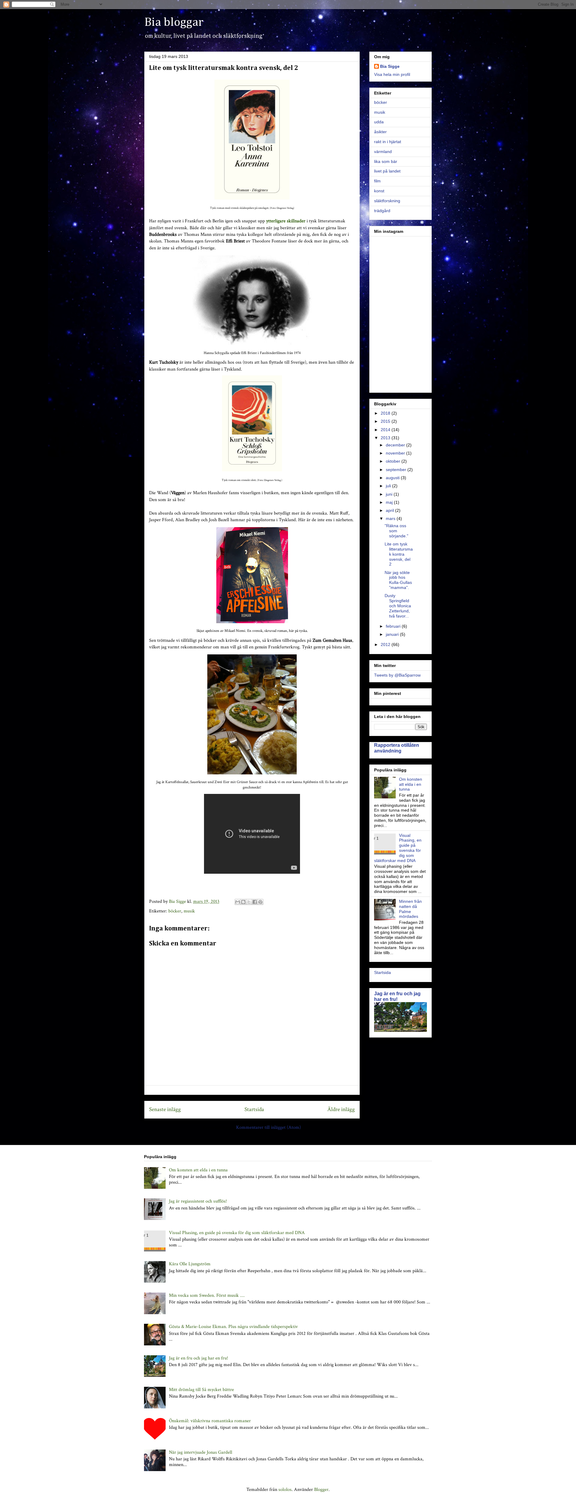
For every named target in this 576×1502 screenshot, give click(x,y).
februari (394, 626)
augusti (393, 477)
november (396, 453)
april (390, 510)
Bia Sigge (390, 66)
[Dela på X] (249, 902)
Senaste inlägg (165, 1109)
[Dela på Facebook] (255, 902)
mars (391, 518)
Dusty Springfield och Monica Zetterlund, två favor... (398, 605)
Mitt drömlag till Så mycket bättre (201, 1389)
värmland (383, 151)
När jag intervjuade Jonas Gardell (200, 1452)
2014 (386, 429)
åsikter (380, 131)
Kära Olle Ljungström (190, 1264)
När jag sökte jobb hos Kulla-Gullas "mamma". (398, 580)
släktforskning (387, 200)
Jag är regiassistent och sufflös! (198, 1201)
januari (393, 634)
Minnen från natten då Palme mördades (410, 909)
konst (379, 190)
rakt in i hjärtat (387, 141)
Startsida (254, 1109)
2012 (386, 644)
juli (389, 485)
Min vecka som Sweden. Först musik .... (207, 1295)
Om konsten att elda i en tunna (410, 784)
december (396, 445)
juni (390, 494)
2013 (386, 437)
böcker (174, 911)
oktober (393, 461)
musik (189, 911)
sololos (285, 1489)
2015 (386, 421)
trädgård (382, 210)
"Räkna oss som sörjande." (396, 530)
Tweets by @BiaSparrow (397, 675)
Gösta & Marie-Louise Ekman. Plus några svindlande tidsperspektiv (233, 1326)
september (396, 469)
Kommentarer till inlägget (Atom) (268, 1127)
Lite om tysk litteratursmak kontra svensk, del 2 (399, 554)
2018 (386, 413)
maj (390, 502)
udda (379, 121)
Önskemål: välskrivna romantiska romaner (210, 1421)
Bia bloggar (173, 23)
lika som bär (385, 161)
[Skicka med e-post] (238, 902)
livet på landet (387, 171)
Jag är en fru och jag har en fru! (397, 996)
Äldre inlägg (341, 1109)
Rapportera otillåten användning (396, 747)
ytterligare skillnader (285, 221)
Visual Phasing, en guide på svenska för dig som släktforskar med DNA (237, 1233)
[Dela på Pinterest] (260, 902)
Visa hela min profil (392, 74)
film (377, 181)
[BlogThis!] (243, 902)
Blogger (321, 1489)
